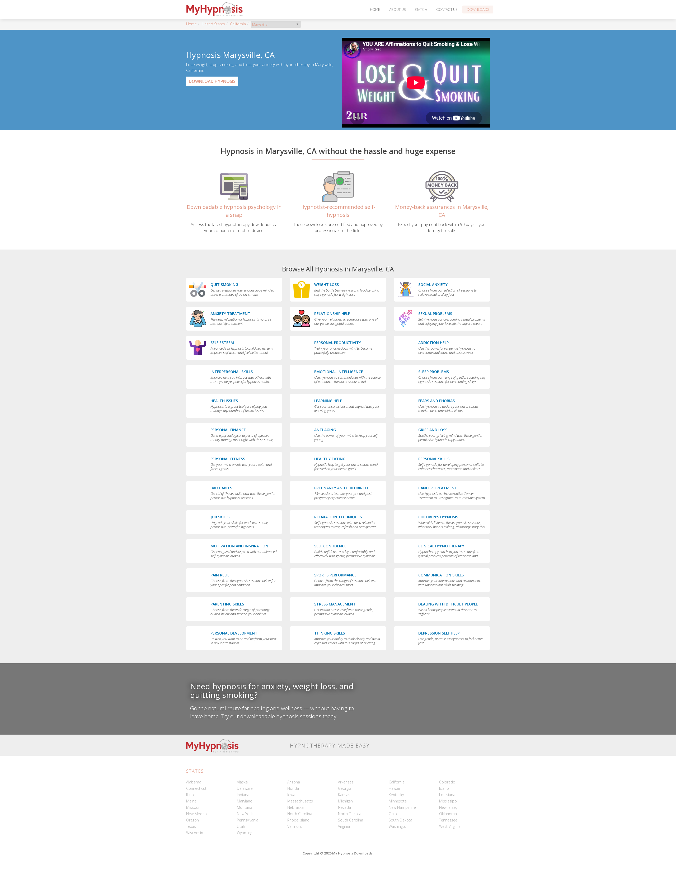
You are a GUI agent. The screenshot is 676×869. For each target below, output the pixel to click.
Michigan (345, 801)
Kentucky (396, 794)
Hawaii (394, 788)
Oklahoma (448, 813)
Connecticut (196, 788)
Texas (191, 826)
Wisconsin (194, 832)
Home (375, 9)
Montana (244, 807)
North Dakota (349, 813)
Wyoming (244, 832)
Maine (191, 801)
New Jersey (448, 807)
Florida (293, 788)
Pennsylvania (247, 820)
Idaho (444, 788)
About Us (397, 9)
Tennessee (448, 820)
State (420, 9)
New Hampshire (402, 807)
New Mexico (196, 813)
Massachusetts (300, 801)
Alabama (193, 782)
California (238, 23)
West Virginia (450, 826)
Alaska (242, 782)
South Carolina (350, 820)
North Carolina (299, 813)
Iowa (291, 794)
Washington (399, 826)
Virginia (344, 826)
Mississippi (448, 801)
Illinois (191, 794)
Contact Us (446, 9)
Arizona (293, 782)
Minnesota (398, 801)
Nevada (344, 807)
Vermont (294, 826)
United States (213, 23)
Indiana (243, 794)
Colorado (447, 782)
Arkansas (345, 782)
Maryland (244, 801)
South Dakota (400, 820)
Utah (241, 826)
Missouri (193, 807)
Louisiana (447, 794)
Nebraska (295, 807)
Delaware (245, 788)
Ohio (393, 813)
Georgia (344, 788)
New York (245, 813)
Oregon (192, 820)
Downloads (478, 9)
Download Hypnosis (212, 81)
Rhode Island (298, 820)
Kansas (344, 794)
